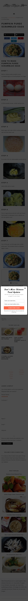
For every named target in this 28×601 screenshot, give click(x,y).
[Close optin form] (25, 288)
